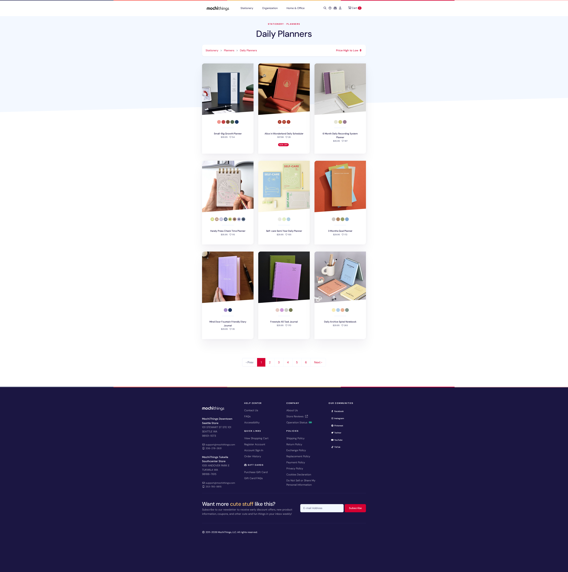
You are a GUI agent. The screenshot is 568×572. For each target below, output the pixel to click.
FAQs (247, 416)
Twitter (339, 432)
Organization (270, 8)
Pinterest (340, 425)
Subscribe (357, 508)
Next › (318, 362)
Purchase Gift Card (256, 472)
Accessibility (252, 422)
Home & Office (296, 8)
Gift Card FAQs (253, 478)
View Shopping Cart (256, 438)
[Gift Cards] (335, 8)
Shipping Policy (295, 438)
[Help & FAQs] (330, 8)
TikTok (338, 447)
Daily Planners (284, 34)
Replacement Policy (298, 456)
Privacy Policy (294, 468)
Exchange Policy (296, 450)
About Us (292, 410)
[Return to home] (218, 8)
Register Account (254, 444)
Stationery (247, 8)
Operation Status (297, 422)
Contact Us (251, 410)
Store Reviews (295, 416)
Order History (252, 456)
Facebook (340, 411)
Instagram (340, 418)
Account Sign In (253, 450)
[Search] (324, 8)
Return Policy (294, 444)
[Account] (340, 8)
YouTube (339, 439)
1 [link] (261, 362)
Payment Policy (295, 462)
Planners (293, 24)
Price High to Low (347, 50)
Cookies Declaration (298, 474)
